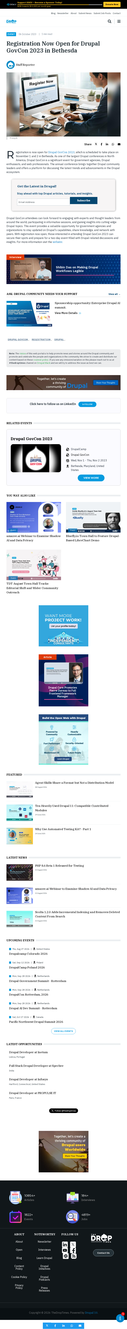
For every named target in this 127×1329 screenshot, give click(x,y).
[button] (90, 144)
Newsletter (63, 13)
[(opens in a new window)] (11, 4)
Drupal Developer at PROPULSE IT (32, 1093)
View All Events (63, 1031)
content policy (40, 359)
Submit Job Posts (102, 13)
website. (58, 242)
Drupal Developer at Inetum (28, 1052)
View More (91, 477)
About (74, 13)
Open (19, 1249)
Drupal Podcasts (44, 1278)
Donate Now (112, 4)
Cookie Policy (19, 1277)
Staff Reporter (25, 64)
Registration (41, 339)
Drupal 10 (91, 1312)
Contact (117, 13)
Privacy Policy (19, 1287)
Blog (53, 13)
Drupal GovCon (18, 339)
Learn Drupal (44, 1258)
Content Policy (19, 1267)
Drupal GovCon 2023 (61, 152)
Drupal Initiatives (44, 1267)
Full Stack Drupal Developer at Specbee (36, 1066)
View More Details (66, 313)
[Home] (11, 21)
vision (23, 353)
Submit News (85, 13)
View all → (114, 294)
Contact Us (103, 1252)
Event (11, 34)
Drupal (59, 339)
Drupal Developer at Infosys (28, 1079)
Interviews (44, 1249)
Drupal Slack (43, 363)
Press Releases (44, 1289)
